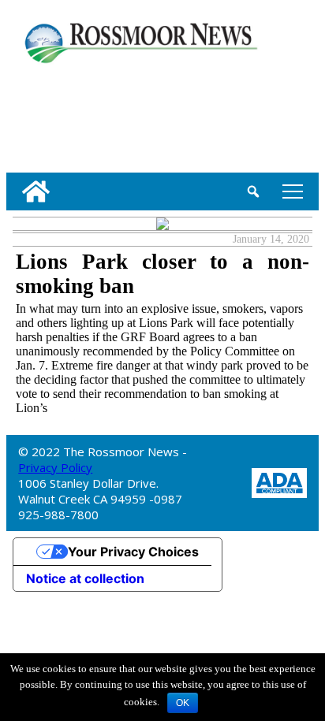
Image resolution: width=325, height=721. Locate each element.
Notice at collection (85, 578)
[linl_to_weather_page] (57, 115)
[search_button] (253, 191)
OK (182, 702)
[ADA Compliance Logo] (279, 481)
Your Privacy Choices (133, 551)
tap (289, 191)
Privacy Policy (55, 467)
